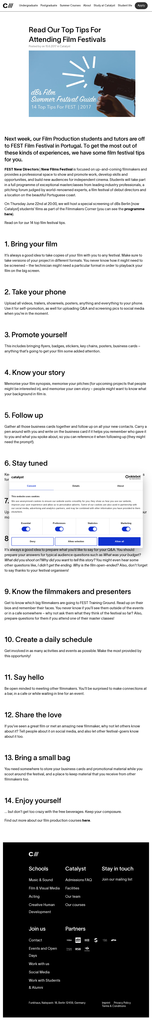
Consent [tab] (31, 486)
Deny (32, 541)
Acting (34, 896)
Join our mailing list (117, 879)
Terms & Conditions (114, 1006)
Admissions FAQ (78, 880)
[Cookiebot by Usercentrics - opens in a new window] (128, 477)
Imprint (106, 1003)
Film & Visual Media (44, 888)
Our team (72, 896)
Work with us (39, 964)
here (86, 820)
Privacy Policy (122, 1003)
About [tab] (120, 486)
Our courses (75, 905)
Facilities (72, 888)
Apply (141, 5)
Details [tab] (76, 486)
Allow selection (76, 541)
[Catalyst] (8, 5)
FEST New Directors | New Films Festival (38, 169)
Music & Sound (41, 880)
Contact (35, 940)
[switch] (59, 529)
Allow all (119, 541)
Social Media (39, 972)
